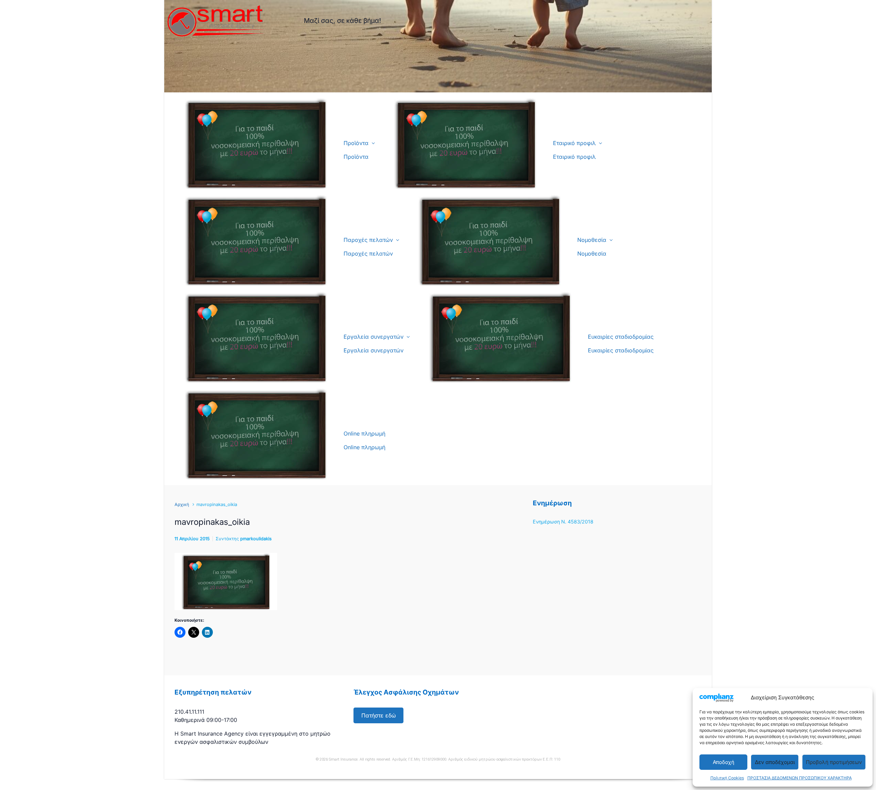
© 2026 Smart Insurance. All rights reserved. (353, 759)
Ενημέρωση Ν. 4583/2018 (563, 521)
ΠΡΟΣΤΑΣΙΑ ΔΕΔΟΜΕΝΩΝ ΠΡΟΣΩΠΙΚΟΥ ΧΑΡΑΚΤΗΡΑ (799, 777)
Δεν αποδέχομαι (775, 762)
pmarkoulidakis (256, 538)
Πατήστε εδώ (378, 715)
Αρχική (182, 504)
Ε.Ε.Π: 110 (551, 759)
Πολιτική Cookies (727, 777)
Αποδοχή (723, 762)
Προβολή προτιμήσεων (834, 762)
